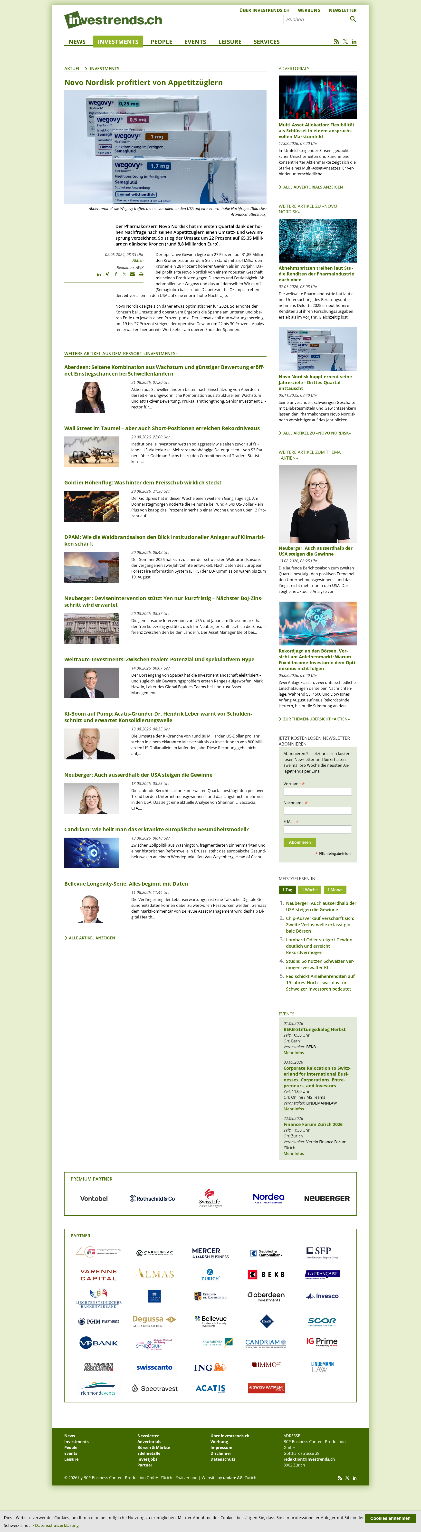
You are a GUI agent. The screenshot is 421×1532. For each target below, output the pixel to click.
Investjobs (147, 1459)
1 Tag (287, 889)
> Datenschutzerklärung (55, 1525)
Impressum (221, 1447)
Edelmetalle (148, 1453)
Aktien (138, 260)
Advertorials (294, 68)
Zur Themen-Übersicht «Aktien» (316, 719)
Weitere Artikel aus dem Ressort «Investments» (121, 353)
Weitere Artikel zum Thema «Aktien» (310, 455)
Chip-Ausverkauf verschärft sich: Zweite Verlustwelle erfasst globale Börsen (320, 924)
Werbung (309, 10)
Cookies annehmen (390, 1518)
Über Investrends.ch (264, 10)
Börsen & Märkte (153, 1447)
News (77, 42)
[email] (130, 276)
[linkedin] (96, 276)
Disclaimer (220, 1453)
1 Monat (335, 889)
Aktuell (73, 68)
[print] (139, 276)
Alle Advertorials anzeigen (313, 187)
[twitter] (122, 276)
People (161, 42)
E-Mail (291, 821)
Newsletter (343, 10)
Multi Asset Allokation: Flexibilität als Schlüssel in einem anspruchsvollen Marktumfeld (316, 130)
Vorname (294, 783)
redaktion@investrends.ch (309, 1459)
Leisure (229, 42)
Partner (80, 1236)
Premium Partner (92, 1179)
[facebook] (113, 276)
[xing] (105, 276)
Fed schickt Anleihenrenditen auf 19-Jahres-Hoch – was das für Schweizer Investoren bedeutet (320, 982)
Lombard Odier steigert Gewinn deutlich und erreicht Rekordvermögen (319, 946)
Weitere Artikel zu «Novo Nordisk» (308, 209)
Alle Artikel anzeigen (92, 938)
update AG (233, 1477)
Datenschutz (222, 1459)
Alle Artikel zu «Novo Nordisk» (317, 433)
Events (195, 42)
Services (267, 42)
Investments (118, 42)
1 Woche (310, 889)
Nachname (296, 802)
